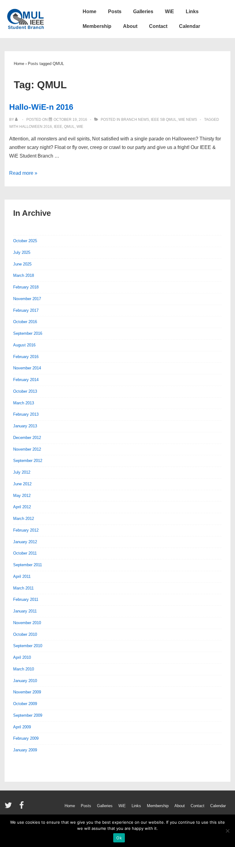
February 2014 (26, 379)
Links (192, 11)
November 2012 (27, 449)
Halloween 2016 (35, 126)
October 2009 (25, 703)
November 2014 (27, 368)
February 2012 (26, 530)
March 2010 (23, 669)
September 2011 (27, 565)
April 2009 (22, 727)
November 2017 (27, 298)
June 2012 (22, 484)
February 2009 (26, 738)
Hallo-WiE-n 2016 (41, 107)
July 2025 (21, 252)
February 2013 (26, 414)
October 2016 (25, 321)
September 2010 (27, 645)
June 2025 (22, 264)
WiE (169, 11)
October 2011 (25, 553)
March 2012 (23, 518)
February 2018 (26, 287)
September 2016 (27, 333)
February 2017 (26, 310)
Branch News (135, 119)
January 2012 (25, 542)
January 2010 (25, 680)
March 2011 (23, 588)
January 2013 (25, 426)
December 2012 (27, 437)
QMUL (69, 126)
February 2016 (26, 356)
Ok (119, 837)
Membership (97, 26)
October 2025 (25, 240)
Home (89, 11)
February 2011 (25, 599)
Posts (114, 11)
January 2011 (25, 611)
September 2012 (27, 460)
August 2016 (24, 345)
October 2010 (25, 634)
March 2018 (23, 275)
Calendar (189, 26)
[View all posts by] (17, 119)
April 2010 (22, 657)
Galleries (143, 11)
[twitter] (10, 807)
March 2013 (23, 403)
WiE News (187, 119)
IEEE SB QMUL (164, 119)
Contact (158, 26)
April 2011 (22, 576)
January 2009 (25, 750)
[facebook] (22, 807)
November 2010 (27, 622)
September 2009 (27, 715)
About (130, 26)
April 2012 (22, 507)
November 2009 (27, 692)
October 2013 (25, 391)
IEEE (58, 126)
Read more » (23, 173)
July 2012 (21, 472)
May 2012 (22, 495)
